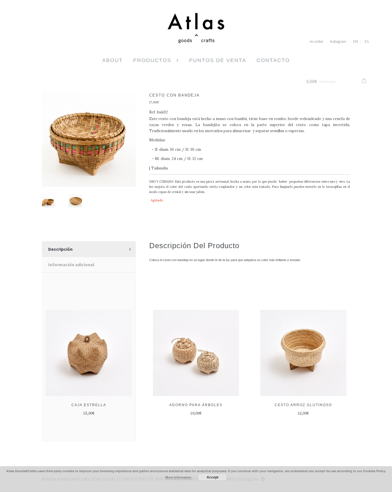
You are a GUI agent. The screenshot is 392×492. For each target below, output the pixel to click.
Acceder (316, 41)
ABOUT (112, 60)
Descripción (60, 249)
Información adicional (71, 264)
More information (178, 477)
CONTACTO (273, 60)
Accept (212, 477)
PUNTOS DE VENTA (217, 60)
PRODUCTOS (152, 60)
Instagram (338, 41)
